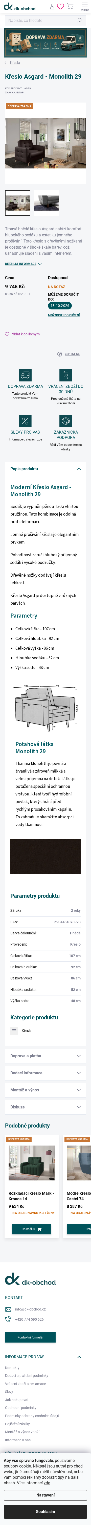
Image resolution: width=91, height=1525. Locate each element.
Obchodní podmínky (20, 1408)
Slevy (9, 1392)
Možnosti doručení (64, 315)
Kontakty (12, 1368)
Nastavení (45, 1495)
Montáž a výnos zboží (22, 1432)
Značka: (14, 92)
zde (47, 1482)
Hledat (79, 20)
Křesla (27, 1031)
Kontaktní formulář (30, 1337)
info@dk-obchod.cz (30, 1309)
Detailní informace (20, 264)
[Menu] (84, 6)
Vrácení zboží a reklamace (25, 1384)
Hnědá (75, 933)
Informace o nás (18, 1440)
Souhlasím (45, 1511)
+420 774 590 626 (29, 1319)
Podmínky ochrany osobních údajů (32, 1416)
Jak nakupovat (17, 1400)
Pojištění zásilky (17, 1424)
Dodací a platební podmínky (26, 1376)
